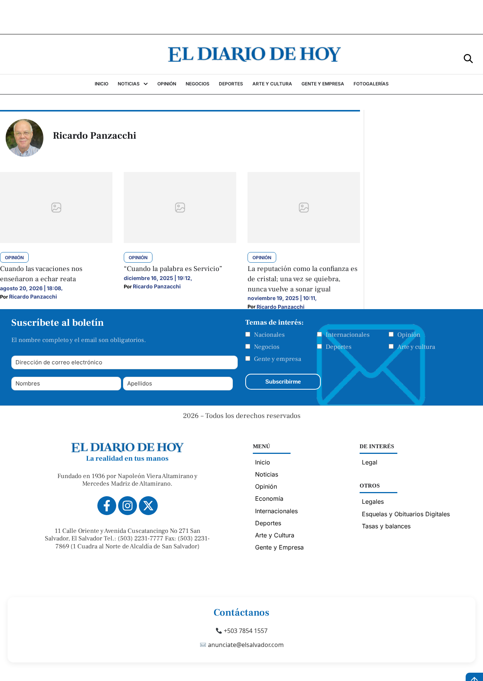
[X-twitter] (148, 505)
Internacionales (348, 335)
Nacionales (269, 335)
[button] (468, 58)
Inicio (262, 462)
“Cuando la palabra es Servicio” (173, 268)
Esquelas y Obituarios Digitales (406, 514)
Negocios (267, 347)
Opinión (408, 335)
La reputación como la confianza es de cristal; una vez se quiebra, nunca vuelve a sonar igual (302, 278)
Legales (373, 501)
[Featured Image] (56, 240)
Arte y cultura (416, 347)
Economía (269, 498)
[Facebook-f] (106, 505)
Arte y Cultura (274, 535)
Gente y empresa (277, 359)
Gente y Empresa (279, 547)
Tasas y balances (386, 526)
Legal (369, 462)
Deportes (339, 347)
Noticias (266, 474)
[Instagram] (127, 505)
